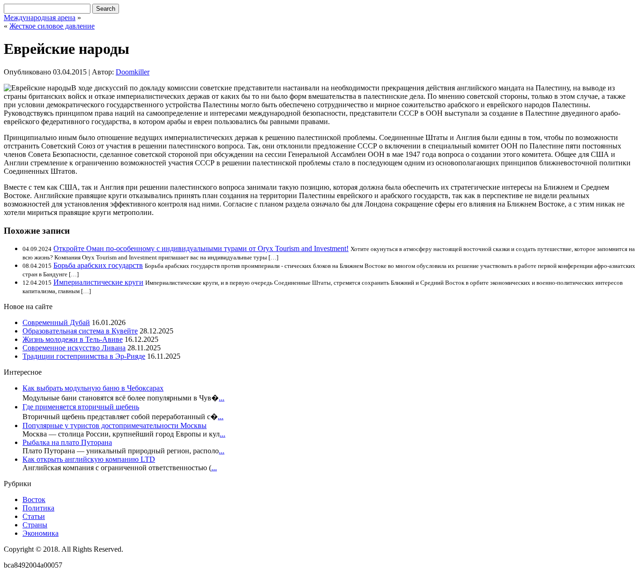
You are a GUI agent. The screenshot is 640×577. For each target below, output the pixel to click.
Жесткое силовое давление (52, 26)
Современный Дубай (56, 322)
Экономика (40, 533)
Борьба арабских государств (98, 265)
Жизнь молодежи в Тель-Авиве (72, 339)
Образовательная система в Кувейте (80, 331)
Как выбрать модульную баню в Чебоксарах (93, 388)
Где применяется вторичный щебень (80, 407)
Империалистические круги (98, 282)
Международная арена (39, 18)
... (221, 398)
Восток (33, 499)
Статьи (33, 516)
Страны (34, 525)
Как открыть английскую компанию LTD (88, 459)
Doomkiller (132, 72)
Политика (38, 508)
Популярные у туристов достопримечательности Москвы (114, 425)
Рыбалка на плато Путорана (67, 442)
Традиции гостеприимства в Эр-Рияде (83, 356)
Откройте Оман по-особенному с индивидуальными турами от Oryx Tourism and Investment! (201, 248)
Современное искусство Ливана (74, 348)
